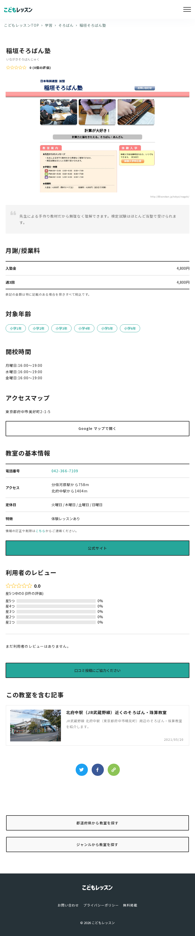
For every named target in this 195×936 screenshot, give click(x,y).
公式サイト (97, 548)
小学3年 (61, 328)
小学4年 (84, 328)
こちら (40, 531)
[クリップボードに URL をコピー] (114, 770)
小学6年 (130, 328)
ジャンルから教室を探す (97, 844)
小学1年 (16, 328)
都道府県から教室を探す (97, 822)
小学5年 (107, 328)
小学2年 (38, 328)
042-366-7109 (65, 470)
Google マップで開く (97, 428)
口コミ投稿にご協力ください (97, 670)
